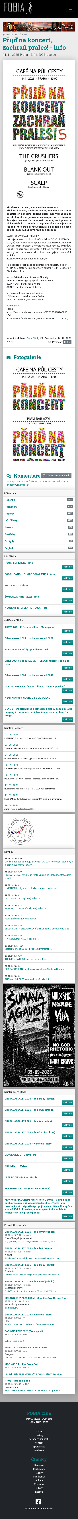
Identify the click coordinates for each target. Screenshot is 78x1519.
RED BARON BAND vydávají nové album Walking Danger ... (35, 968)
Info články (39, 1476)
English (39, 1491)
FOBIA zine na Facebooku (39, 1508)
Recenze (39, 1465)
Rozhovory (39, 1468)
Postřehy (39, 1484)
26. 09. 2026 (12, 805)
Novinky (39, 1435)
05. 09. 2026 (12, 764)
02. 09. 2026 (12, 734)
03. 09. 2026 (12, 744)
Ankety (39, 1480)
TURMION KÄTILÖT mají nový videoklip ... (26, 957)
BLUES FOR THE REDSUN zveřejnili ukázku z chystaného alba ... (38, 927)
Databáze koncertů (39, 1438)
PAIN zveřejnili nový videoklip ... (21, 917)
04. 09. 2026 (12, 754)
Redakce (39, 1450)
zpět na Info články (16, 35)
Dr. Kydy (39, 1487)
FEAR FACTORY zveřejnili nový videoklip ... (27, 907)
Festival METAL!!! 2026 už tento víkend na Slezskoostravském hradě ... (38, 875)
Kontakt (39, 1442)
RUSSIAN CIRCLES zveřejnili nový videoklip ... (28, 978)
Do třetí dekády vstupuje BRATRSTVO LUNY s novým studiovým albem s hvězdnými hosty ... (39, 861)
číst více (67, 567)
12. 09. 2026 (12, 785)
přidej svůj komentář (58, 475)
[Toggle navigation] (70, 8)
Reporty (39, 1472)
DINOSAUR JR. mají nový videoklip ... (24, 897)
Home (39, 1431)
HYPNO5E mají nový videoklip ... (22, 937)
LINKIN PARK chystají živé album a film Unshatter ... (32, 887)
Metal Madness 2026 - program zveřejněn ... (28, 947)
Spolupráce (39, 1446)
